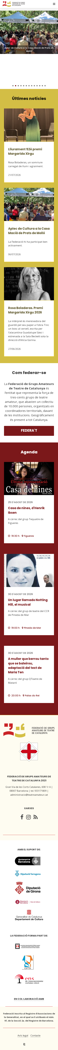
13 (45, 85)
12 (42, 85)
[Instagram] (28, 818)
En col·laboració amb (29, 999)
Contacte (35, 1035)
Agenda (29, 452)
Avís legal (23, 1035)
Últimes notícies (29, 98)
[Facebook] (21, 818)
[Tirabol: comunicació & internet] (29, 1044)
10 (37, 85)
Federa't (29, 430)
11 (39, 85)
